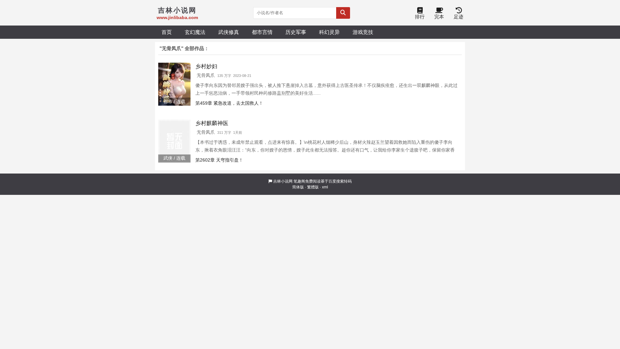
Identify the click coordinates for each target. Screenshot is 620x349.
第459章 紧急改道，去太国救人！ (229, 103)
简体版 (298, 187)
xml (325, 187)
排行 (420, 16)
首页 (166, 32)
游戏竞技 (363, 32)
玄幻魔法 (195, 32)
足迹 (458, 16)
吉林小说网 (283, 181)
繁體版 (313, 187)
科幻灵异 (329, 32)
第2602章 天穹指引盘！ (219, 160)
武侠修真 (228, 32)
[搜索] (343, 13)
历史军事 (295, 32)
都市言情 (262, 32)
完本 (439, 16)
